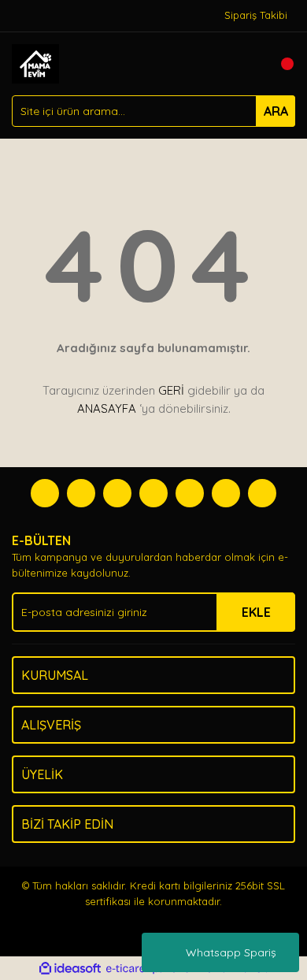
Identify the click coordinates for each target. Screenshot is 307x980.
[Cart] (279, 64)
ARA (276, 111)
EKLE (256, 612)
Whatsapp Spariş (231, 952)
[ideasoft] (70, 969)
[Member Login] (248, 64)
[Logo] (35, 62)
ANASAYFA (106, 408)
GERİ (171, 390)
